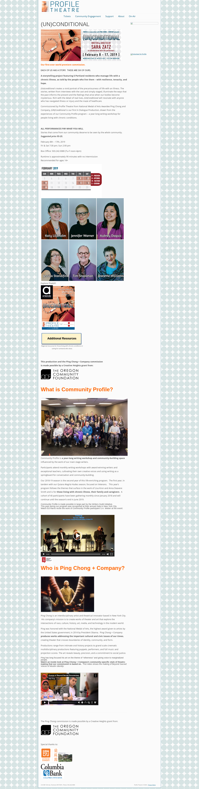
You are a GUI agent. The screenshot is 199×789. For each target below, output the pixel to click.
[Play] (44, 554)
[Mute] (108, 554)
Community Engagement (88, 16)
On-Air (132, 16)
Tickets (67, 16)
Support (109, 16)
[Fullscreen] (111, 554)
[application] (77, 535)
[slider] (75, 554)
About (121, 16)
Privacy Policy (152, 785)
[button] (77, 535)
